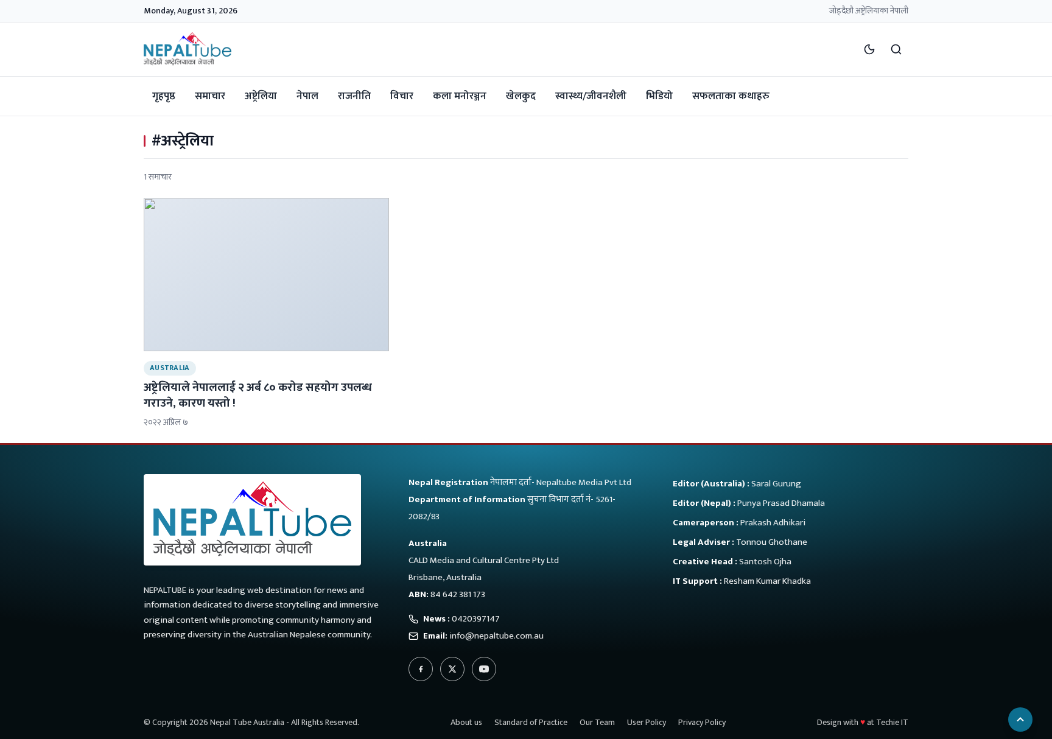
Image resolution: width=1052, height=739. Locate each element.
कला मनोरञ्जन (459, 96)
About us (466, 722)
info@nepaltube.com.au (496, 635)
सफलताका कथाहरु (731, 96)
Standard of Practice (530, 722)
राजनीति (354, 96)
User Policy (646, 722)
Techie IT (892, 722)
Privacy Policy (702, 722)
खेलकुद (521, 96)
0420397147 (476, 618)
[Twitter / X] (452, 669)
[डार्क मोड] (869, 49)
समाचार (210, 96)
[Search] (896, 49)
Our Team (597, 722)
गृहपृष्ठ (163, 96)
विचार (401, 96)
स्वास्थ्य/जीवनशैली (590, 96)
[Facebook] (421, 669)
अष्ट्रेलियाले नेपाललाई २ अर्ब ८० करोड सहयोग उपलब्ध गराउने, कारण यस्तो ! (258, 395)
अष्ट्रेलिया (261, 96)
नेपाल (307, 96)
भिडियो (659, 96)
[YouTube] (484, 669)
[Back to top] (1020, 719)
